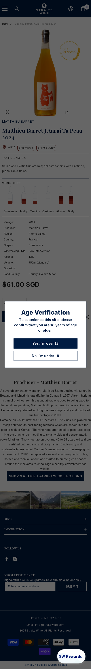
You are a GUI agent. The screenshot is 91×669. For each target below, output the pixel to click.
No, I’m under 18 (45, 356)
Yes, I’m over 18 (45, 343)
